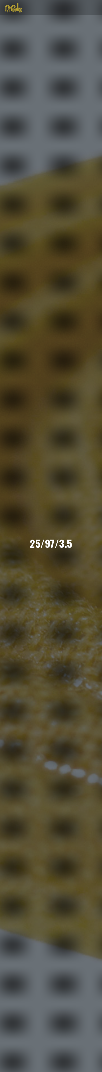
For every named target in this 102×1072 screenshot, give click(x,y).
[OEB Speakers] (13, 7)
